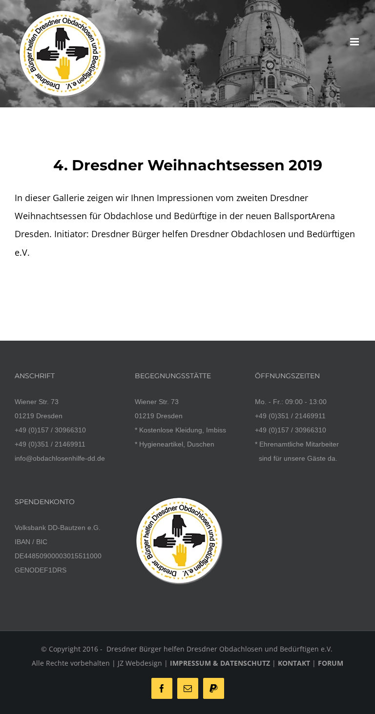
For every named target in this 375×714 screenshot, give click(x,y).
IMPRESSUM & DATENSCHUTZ (220, 663)
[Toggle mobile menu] (355, 42)
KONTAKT (294, 663)
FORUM (330, 663)
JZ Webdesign (140, 663)
